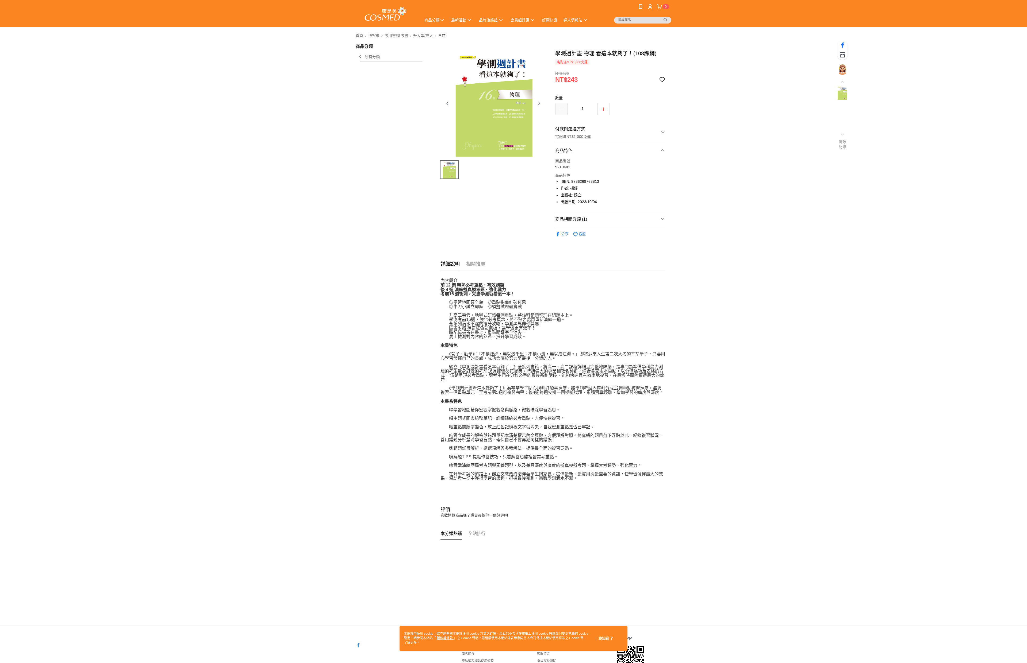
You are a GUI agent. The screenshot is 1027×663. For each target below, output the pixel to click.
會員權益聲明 (546, 661)
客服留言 (543, 654)
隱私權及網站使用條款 (478, 661)
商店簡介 (468, 654)
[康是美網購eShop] (385, 14)
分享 (565, 234)
